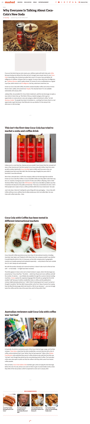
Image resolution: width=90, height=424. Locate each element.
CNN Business (29, 183)
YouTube (53, 345)
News (4, 7)
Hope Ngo (6, 17)
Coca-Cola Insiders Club (20, 364)
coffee (52, 73)
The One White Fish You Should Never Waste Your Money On (37, 409)
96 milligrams (25, 83)
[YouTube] (59, 2)
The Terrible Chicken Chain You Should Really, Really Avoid (51, 409)
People (28, 89)
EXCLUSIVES (27, 2)
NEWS (35, 2)
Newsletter (84, 2)
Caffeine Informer (12, 81)
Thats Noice (13, 351)
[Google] (73, 2)
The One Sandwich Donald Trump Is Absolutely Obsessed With (22, 410)
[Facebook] (56, 2)
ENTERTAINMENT (44, 2)
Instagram (53, 251)
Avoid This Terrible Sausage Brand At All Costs (8, 409)
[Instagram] (64, 2)
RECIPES (20, 2)
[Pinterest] (67, 2)
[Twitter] (61, 2)
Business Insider (9, 100)
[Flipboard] (70, 2)
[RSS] (75, 2)
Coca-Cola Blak (25, 169)
